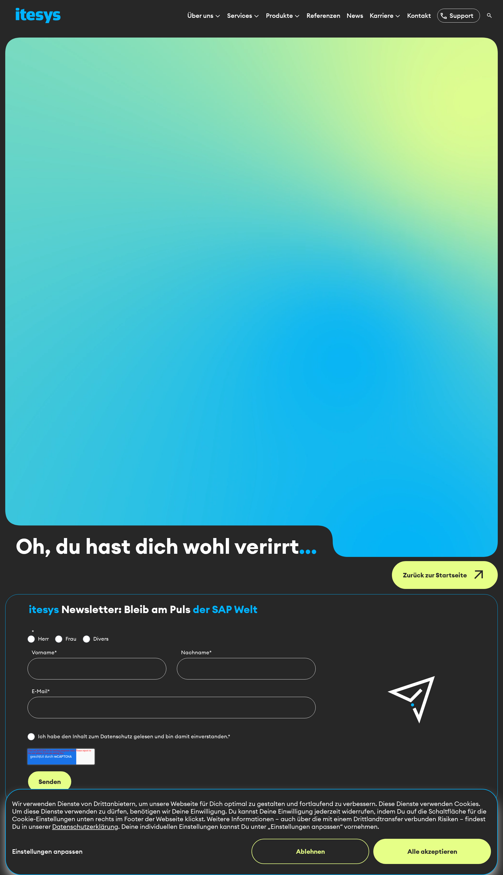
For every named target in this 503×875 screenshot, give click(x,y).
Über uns (200, 15)
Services (239, 15)
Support (456, 15)
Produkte (279, 15)
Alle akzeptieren (432, 851)
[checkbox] (172, 639)
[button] (411, 699)
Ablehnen (310, 851)
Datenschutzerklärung (85, 826)
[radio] (38, 639)
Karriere (381, 15)
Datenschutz (116, 736)
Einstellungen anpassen (47, 851)
